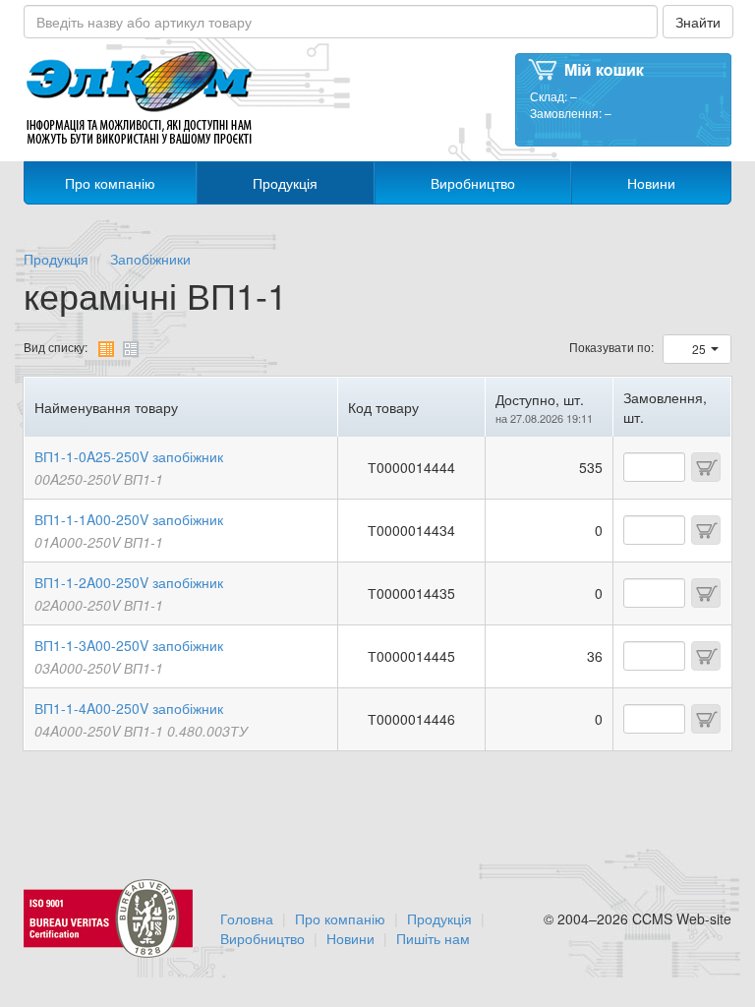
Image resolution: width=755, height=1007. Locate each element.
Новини (651, 183)
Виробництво (473, 183)
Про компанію (110, 183)
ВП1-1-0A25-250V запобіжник (128, 456)
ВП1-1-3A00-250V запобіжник (128, 645)
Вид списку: (55, 346)
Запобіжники (150, 258)
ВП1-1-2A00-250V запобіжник (128, 582)
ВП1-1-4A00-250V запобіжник (128, 708)
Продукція (285, 183)
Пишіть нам (433, 938)
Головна (246, 918)
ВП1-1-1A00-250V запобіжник (128, 519)
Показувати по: (611, 346)
